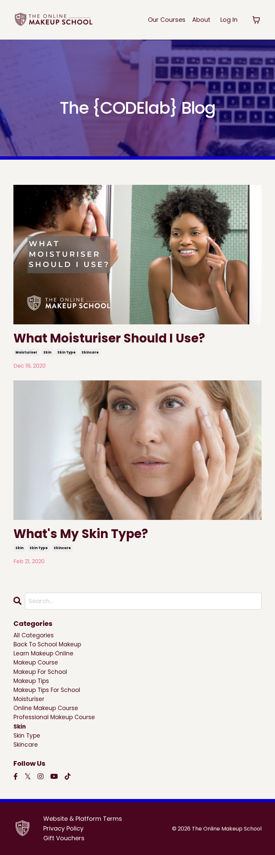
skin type (66, 352)
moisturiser (26, 352)
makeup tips (31, 681)
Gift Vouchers (64, 838)
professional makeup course (54, 717)
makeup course (35, 662)
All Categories (33, 635)
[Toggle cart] (256, 19)
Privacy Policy (63, 828)
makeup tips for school (46, 690)
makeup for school (40, 672)
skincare (90, 352)
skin (47, 352)
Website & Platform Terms (82, 818)
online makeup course (45, 708)
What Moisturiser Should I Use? (109, 338)
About (201, 19)
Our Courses (166, 19)
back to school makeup (47, 644)
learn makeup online (43, 653)
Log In (228, 19)
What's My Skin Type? (80, 534)
